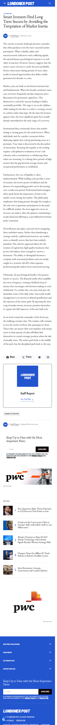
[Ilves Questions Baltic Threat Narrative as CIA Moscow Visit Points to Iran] (8, 510)
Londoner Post (20, 3)
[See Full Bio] (32, 400)
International (8, 13)
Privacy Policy (37, 456)
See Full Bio (26, 399)
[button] (4, 3)
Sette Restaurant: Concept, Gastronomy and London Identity (32, 569)
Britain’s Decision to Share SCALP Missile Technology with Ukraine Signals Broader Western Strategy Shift (34, 540)
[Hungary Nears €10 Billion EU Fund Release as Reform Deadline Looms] (8, 555)
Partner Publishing (11, 644)
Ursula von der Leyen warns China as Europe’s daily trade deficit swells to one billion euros (35, 525)
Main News (7, 652)
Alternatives (9, 661)
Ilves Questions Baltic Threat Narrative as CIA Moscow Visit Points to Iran (34, 510)
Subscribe (42, 449)
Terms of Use (11, 457)
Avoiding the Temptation (12, 413)
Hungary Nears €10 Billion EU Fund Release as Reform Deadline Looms (33, 555)
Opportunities (9, 669)
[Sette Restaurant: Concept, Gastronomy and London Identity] (8, 570)
